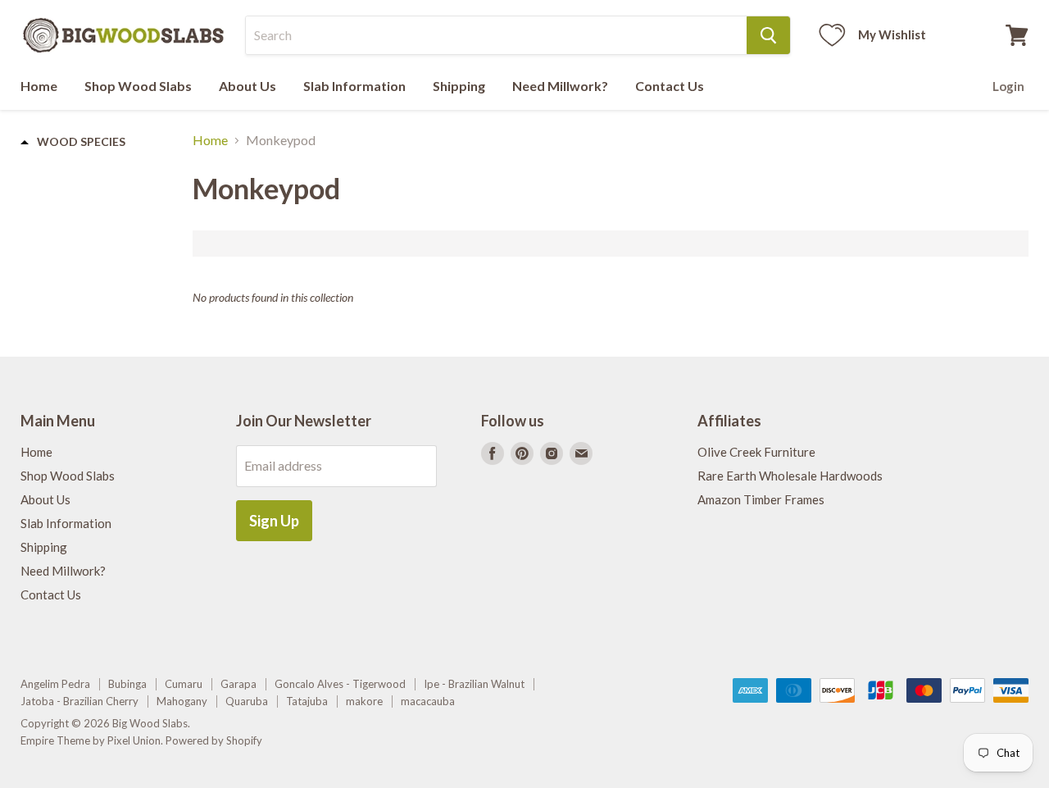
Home (38, 85)
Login (1008, 86)
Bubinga (127, 683)
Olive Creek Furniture (756, 451)
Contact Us (669, 85)
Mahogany (182, 701)
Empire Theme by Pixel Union (90, 740)
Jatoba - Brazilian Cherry (79, 701)
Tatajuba (307, 701)
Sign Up (274, 521)
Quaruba (246, 701)
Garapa (238, 683)
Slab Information (354, 85)
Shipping (459, 85)
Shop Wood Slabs (138, 85)
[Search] (768, 35)
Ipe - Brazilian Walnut (474, 683)
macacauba (428, 701)
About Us (247, 85)
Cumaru (183, 683)
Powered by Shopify (214, 740)
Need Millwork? (560, 85)
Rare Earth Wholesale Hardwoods (790, 475)
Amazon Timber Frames (760, 499)
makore (364, 701)
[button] (72, 142)
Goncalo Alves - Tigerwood (340, 683)
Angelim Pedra (55, 683)
